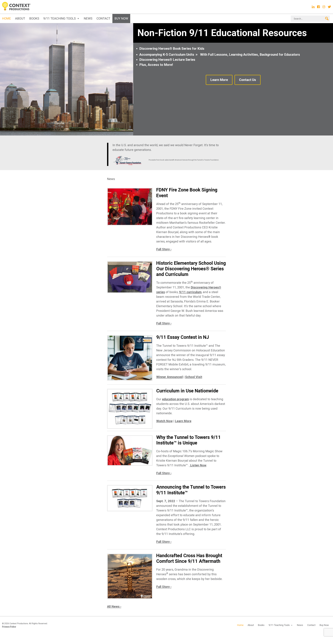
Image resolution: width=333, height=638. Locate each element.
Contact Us (247, 80)
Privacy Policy (9, 626)
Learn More (219, 80)
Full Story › (163, 249)
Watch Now (164, 421)
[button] (326, 18)
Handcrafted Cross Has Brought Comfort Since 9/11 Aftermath (189, 558)
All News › (114, 606)
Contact (103, 18)
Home (6, 18)
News (88, 18)
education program (175, 399)
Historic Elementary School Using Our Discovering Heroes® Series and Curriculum (191, 268)
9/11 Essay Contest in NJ (182, 337)
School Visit (193, 377)
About (20, 18)
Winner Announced (169, 377)
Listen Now (197, 465)
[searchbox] (310, 18)
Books (34, 18)
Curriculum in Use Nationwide (187, 391)
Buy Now (121, 18)
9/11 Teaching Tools (59, 18)
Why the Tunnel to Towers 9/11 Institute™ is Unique (188, 440)
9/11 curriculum (190, 292)
